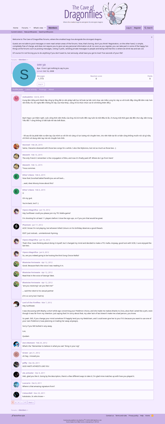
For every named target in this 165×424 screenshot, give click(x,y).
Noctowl (26, 145)
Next (30, 402)
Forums (25, 28)
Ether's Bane (28, 175)
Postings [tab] (42, 89)
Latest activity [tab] (31, 89)
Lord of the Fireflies (31, 302)
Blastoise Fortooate (31, 262)
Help (141, 415)
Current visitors (16, 32)
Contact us (110, 415)
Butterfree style (19, 415)
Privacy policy (133, 415)
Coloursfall (27, 393)
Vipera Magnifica (30, 210)
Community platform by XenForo (82, 420)
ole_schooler (28, 373)
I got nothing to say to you (58, 68)
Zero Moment (28, 343)
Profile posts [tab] (18, 89)
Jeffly (24, 363)
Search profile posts (46, 32)
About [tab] (51, 89)
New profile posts (30, 32)
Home (15, 28)
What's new (38, 28)
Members (53, 28)
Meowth (26, 155)
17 (25, 402)
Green (25, 353)
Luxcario (26, 383)
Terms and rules (121, 415)
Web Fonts (80, 422)
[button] (30, 28)
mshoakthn (27, 97)
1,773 (41, 78)
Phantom (26, 225)
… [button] (21, 402)
